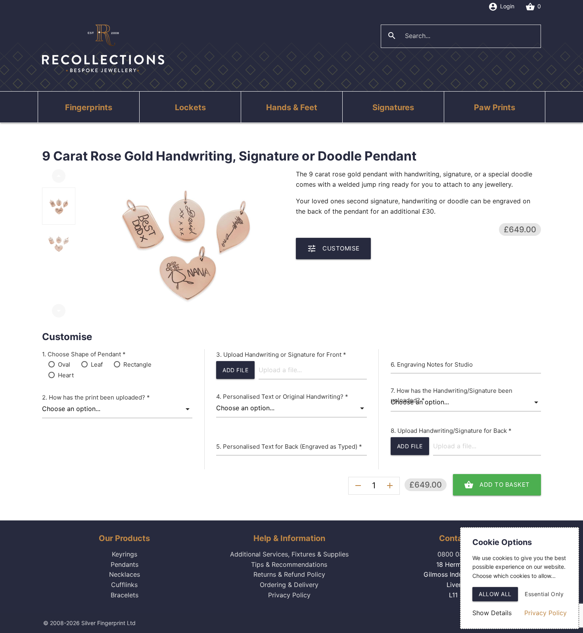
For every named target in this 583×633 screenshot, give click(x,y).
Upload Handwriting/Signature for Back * (454, 430)
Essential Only (544, 594)
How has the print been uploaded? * (99, 397)
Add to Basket (497, 485)
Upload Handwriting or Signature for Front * (284, 354)
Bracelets (124, 595)
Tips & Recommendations (289, 564)
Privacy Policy (289, 595)
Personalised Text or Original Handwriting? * (285, 396)
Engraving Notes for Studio (435, 364)
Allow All (495, 594)
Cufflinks (124, 585)
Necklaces (124, 574)
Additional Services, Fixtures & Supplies (289, 554)
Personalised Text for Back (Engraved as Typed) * (292, 446)
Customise (333, 248)
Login (501, 6)
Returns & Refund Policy (289, 574)
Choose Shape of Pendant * (87, 354)
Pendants (124, 564)
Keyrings (124, 554)
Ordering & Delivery (289, 585)
